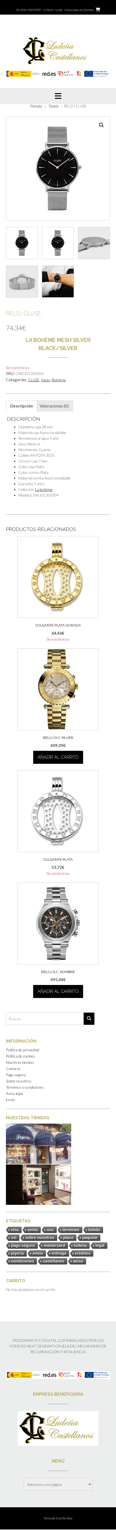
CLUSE (33, 379)
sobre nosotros (39, 1237)
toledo (94, 1229)
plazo (68, 1237)
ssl (13, 1237)
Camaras (13, 1068)
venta (33, 1229)
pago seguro (23, 1245)
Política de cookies (20, 1056)
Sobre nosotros (19, 1081)
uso (50, 1229)
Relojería (59, 379)
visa (15, 1229)
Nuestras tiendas (20, 1062)
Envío (10, 1099)
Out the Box (64, 1518)
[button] (101, 125)
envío (38, 1253)
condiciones (22, 1261)
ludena (80, 1245)
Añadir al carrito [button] (58, 757)
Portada (36, 106)
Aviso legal (14, 1093)
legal (99, 1245)
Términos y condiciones (25, 1087)
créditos (82, 1253)
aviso (78, 1261)
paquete (89, 1237)
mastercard (54, 1245)
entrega (59, 1253)
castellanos (53, 1261)
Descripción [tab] (21, 405)
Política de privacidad (22, 1050)
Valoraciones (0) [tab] (54, 405)
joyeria (17, 1253)
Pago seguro (16, 1074)
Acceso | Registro (28, 9)
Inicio (45, 379)
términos (71, 1229)
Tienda (54, 106)
